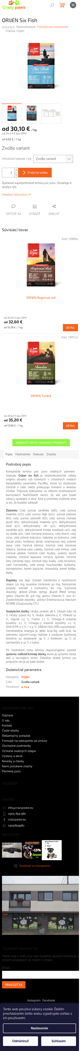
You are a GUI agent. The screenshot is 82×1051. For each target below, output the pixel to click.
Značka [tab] (51, 454)
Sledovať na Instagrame (34, 865)
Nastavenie (39, 1028)
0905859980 (16, 825)
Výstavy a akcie (12, 756)
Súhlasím (59, 1041)
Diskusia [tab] (38, 454)
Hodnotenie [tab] (22, 454)
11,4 (26, 686)
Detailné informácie (14, 194)
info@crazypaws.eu (20, 807)
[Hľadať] (52, 5)
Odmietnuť (20, 1041)
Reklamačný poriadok (16, 735)
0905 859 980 (17, 813)
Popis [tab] (9, 454)
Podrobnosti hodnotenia (52, 26)
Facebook (48, 1000)
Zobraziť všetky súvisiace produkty (41, 442)
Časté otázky (10, 730)
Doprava (7, 715)
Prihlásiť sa (13, 984)
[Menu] (73, 5)
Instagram (33, 1000)
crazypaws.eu (17, 819)
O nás (6, 720)
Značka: (15, 31)
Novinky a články (13, 761)
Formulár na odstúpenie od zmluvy (24, 740)
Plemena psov (11, 771)
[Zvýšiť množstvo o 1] (16, 170)
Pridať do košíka (38, 172)
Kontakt (7, 725)
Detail (70, 327)
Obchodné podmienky (16, 745)
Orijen (25, 677)
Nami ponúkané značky (17, 766)
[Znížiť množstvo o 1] (16, 175)
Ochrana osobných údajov (19, 751)
